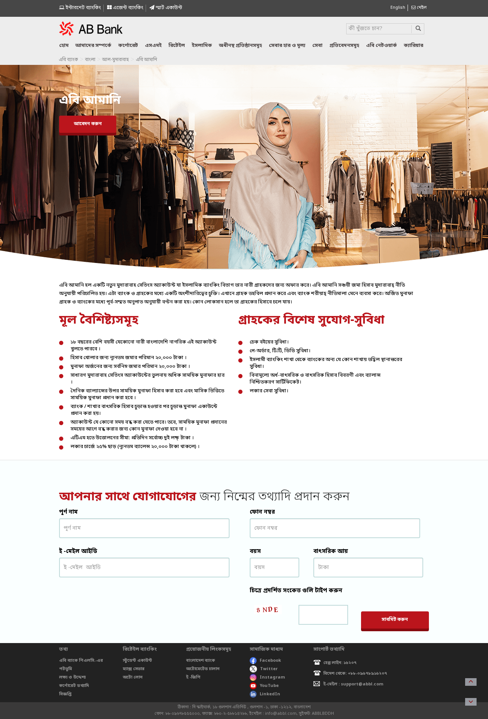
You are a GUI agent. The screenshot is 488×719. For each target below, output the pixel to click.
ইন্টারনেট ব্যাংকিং (82, 8)
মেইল (421, 7)
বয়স (255, 551)
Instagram (272, 677)
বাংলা (90, 60)
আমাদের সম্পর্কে (93, 45)
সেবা (317, 45)
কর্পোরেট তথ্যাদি (74, 685)
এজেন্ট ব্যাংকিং (127, 8)
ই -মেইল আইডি (78, 551)
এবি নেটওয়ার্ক (381, 45)
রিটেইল (177, 45)
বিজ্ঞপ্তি (65, 694)
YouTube (269, 685)
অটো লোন (133, 677)
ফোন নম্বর (262, 512)
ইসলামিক (202, 45)
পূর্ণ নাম (68, 512)
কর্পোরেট (128, 45)
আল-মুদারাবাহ (115, 60)
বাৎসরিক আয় (330, 551)
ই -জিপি (193, 677)
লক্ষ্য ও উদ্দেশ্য (72, 677)
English (397, 7)
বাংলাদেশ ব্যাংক (200, 660)
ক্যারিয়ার (413, 45)
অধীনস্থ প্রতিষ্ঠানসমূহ (240, 45)
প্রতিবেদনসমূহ (344, 45)
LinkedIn (270, 694)
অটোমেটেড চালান (203, 669)
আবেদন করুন (88, 124)
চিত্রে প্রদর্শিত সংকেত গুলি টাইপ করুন (296, 591)
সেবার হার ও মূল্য (287, 45)
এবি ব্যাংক (68, 60)
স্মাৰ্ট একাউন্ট (168, 8)
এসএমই (153, 45)
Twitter (269, 669)
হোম (64, 45)
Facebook (270, 660)
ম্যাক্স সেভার (133, 669)
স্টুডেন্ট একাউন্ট (137, 660)
